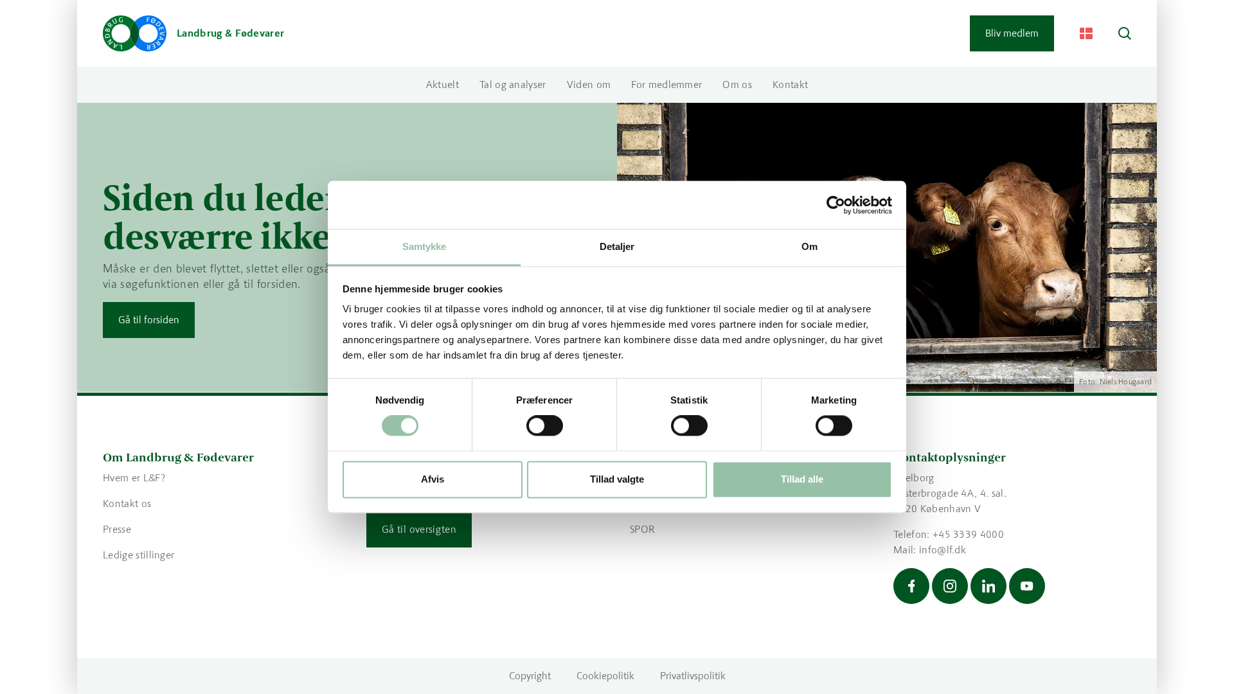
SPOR (642, 529)
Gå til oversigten (419, 529)
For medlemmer (666, 84)
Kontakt (790, 84)
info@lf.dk (942, 550)
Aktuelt (442, 84)
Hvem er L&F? (134, 478)
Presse (117, 529)
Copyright (530, 676)
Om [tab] (809, 246)
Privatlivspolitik (693, 676)
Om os (737, 84)
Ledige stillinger (138, 555)
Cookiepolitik (605, 676)
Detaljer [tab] (617, 246)
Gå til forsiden (148, 320)
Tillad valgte (617, 479)
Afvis (432, 479)
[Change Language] (1086, 33)
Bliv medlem (1012, 33)
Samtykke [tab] (424, 246)
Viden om (589, 84)
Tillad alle (802, 479)
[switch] (544, 426)
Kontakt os (127, 503)
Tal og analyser (512, 84)
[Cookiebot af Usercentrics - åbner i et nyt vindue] (836, 205)
